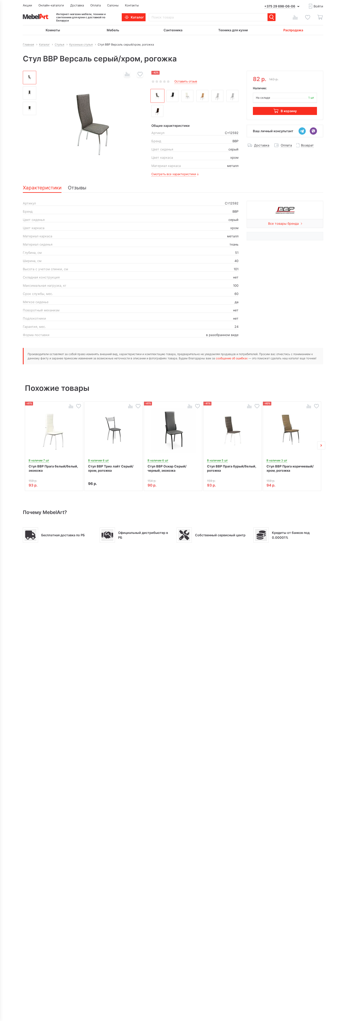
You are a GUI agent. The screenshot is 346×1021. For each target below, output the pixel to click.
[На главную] (35, 16)
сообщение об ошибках (232, 358)
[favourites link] (307, 17)
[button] (25, 445)
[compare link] (295, 17)
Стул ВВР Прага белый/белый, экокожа (53, 468)
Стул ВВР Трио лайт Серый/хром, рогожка (110, 468)
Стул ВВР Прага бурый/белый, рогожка (231, 468)
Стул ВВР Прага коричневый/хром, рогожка (290, 468)
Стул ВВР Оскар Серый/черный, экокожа (167, 468)
